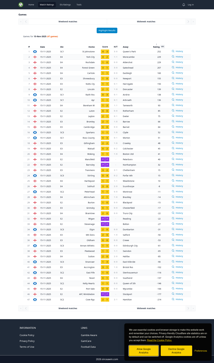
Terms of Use (27, 346)
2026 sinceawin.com (107, 359)
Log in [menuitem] (191, 4)
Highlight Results (107, 30)
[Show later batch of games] (188, 21)
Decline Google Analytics (176, 350)
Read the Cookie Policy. (159, 340)
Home (31, 4)
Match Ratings (47, 4)
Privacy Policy (27, 341)
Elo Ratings (65, 4)
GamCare (86, 341)
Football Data (88, 346)
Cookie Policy (27, 335)
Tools (79, 4)
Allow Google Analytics (144, 350)
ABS (162, 46)
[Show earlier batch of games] (26, 21)
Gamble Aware (89, 335)
